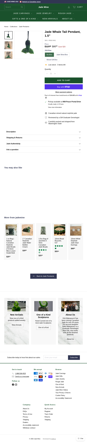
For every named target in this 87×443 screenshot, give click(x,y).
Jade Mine (43, 7)
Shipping (26, 419)
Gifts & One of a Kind (24, 19)
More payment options (63, 92)
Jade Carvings (21, 13)
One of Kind (59, 384)
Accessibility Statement (63, 398)
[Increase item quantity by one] (55, 73)
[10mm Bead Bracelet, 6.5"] (60, 239)
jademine (20, 217)
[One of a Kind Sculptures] (43, 306)
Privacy (25, 417)
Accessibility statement (31, 425)
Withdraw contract (29, 428)
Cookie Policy (60, 395)
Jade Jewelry (44, 13)
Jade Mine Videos (61, 390)
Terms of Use (27, 414)
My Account (49, 408)
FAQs (25, 411)
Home (6, 26)
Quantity (48, 69)
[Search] (21, 7)
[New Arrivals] (16, 306)
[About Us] (70, 306)
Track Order (49, 414)
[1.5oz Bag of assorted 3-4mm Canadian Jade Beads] (43, 241)
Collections (13, 26)
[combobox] (14, 7)
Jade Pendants (24, 26)
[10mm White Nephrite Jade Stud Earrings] (76, 237)
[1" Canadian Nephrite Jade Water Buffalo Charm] (27, 238)
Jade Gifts (59, 376)
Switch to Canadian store (31, 2)
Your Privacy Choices (63, 393)
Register (47, 411)
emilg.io (53, 439)
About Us (67, 19)
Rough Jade (65, 13)
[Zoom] (28, 45)
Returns (47, 417)
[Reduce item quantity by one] (47, 73)
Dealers (25, 422)
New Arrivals (50, 19)
